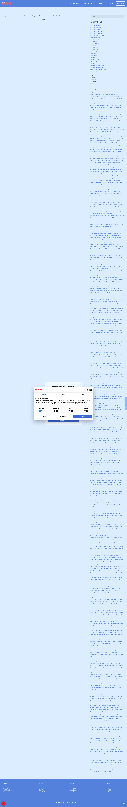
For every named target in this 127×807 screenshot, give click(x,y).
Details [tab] (63, 394)
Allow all (83, 416)
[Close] (80, 384)
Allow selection (63, 416)
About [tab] (83, 394)
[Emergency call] (3, 803)
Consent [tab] (44, 394)
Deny (44, 416)
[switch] (56, 411)
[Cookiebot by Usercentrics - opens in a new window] (86, 390)
